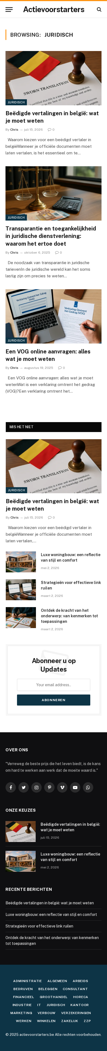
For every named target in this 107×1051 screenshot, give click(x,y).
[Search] (99, 9)
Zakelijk (69, 1021)
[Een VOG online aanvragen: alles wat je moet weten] (53, 316)
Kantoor (80, 1005)
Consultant (75, 989)
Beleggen (48, 989)
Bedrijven (23, 989)
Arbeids (80, 981)
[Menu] (9, 9)
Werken (23, 1021)
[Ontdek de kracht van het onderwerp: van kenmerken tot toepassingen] (21, 617)
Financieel (23, 997)
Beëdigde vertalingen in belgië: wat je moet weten (49, 903)
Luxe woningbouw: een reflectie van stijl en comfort (51, 914)
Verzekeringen (76, 1013)
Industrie (22, 1005)
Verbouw (47, 1013)
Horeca (80, 997)
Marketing (21, 1013)
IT (39, 1005)
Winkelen (46, 1021)
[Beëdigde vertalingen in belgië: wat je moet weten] (53, 78)
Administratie (27, 981)
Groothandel (54, 997)
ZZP (87, 1021)
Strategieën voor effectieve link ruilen (39, 926)
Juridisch (16, 102)
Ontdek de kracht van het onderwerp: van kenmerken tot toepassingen (69, 616)
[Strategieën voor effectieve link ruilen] (21, 589)
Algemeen (57, 981)
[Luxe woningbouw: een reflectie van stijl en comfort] (21, 561)
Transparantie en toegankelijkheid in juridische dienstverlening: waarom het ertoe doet (50, 236)
